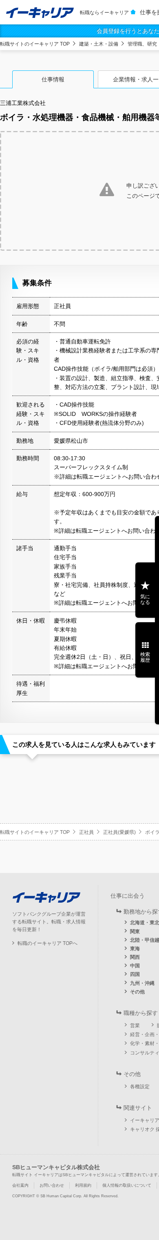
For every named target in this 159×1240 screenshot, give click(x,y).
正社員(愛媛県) (119, 832)
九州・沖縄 (142, 983)
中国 (135, 966)
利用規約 (83, 1185)
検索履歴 (145, 657)
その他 (137, 992)
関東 (135, 931)
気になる (145, 599)
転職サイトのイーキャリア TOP (35, 44)
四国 (135, 974)
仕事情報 (53, 79)
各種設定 (140, 1086)
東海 (135, 948)
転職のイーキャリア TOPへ (47, 943)
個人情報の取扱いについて (126, 1185)
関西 (135, 957)
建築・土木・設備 (98, 44)
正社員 (86, 832)
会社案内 (20, 1185)
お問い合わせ (52, 1185)
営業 (135, 1025)
